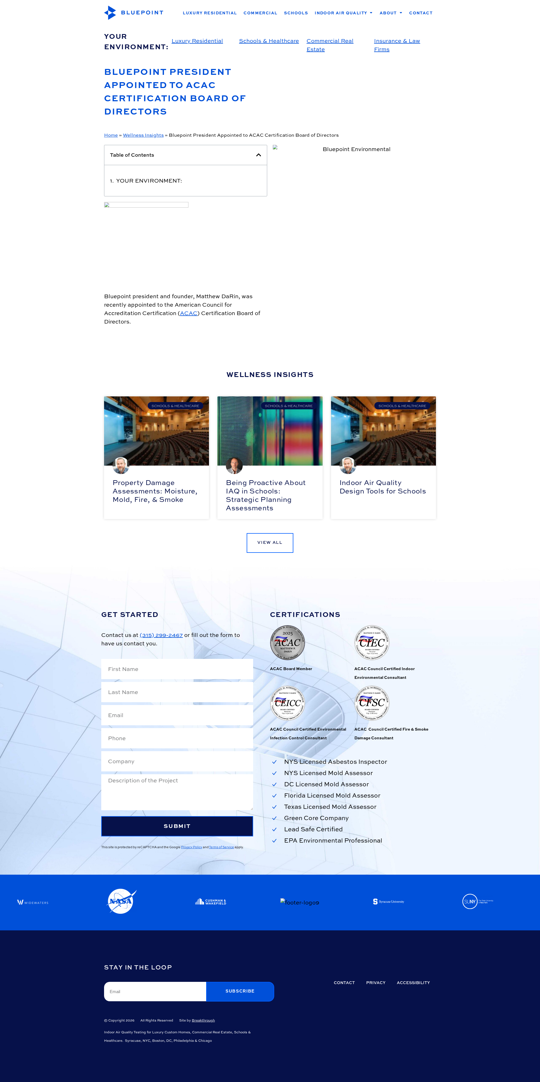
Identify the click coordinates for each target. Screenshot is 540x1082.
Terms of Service (221, 847)
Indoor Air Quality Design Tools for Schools (382, 487)
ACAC (188, 313)
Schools (296, 12)
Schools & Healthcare (269, 40)
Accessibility (413, 982)
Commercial (260, 12)
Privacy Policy (191, 847)
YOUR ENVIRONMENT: (149, 180)
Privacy (376, 982)
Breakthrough (203, 1020)
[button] (258, 155)
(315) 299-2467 (161, 635)
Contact (421, 12)
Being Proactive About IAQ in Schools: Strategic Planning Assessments (266, 495)
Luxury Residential (210, 12)
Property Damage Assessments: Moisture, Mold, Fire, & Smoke (155, 491)
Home (111, 135)
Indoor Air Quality (341, 12)
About (388, 12)
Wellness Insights (143, 135)
